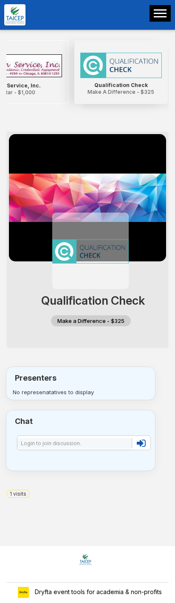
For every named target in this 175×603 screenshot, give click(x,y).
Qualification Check (121, 85)
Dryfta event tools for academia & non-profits (97, 591)
